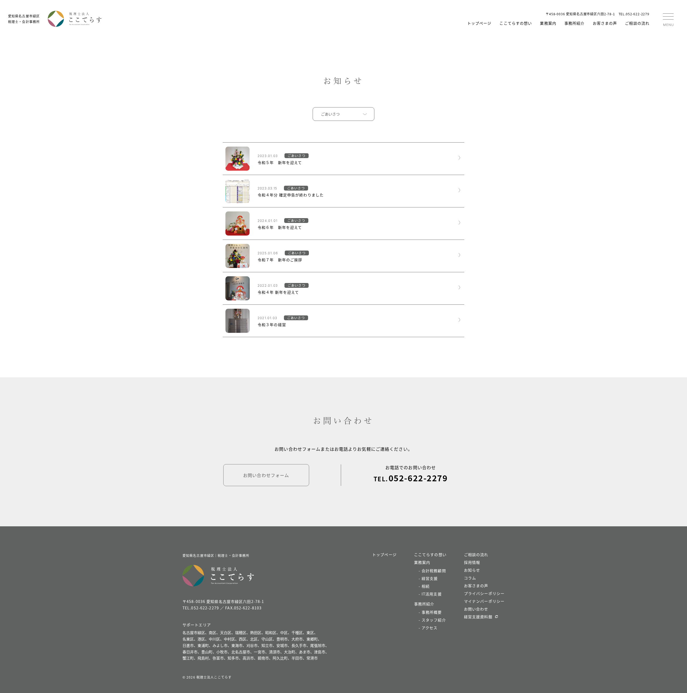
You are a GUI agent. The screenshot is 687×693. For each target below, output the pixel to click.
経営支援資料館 (478, 616)
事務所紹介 (574, 23)
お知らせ (472, 570)
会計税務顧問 (434, 570)
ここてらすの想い (515, 23)
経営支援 (430, 578)
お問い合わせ (476, 609)
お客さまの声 (605, 23)
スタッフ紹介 (434, 620)
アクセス (429, 627)
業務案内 (548, 23)
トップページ (479, 23)
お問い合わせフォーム (266, 475)
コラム (470, 577)
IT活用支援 (432, 594)
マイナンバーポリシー (484, 601)
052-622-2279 (418, 478)
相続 (426, 586)
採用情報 (472, 562)
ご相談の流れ (637, 23)
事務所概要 (432, 612)
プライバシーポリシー (484, 593)
